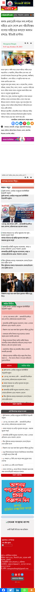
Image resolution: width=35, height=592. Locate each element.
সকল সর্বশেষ (17, 404)
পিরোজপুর (28, 127)
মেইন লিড (27, 130)
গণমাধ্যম (6, 127)
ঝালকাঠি (11, 127)
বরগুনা (2, 130)
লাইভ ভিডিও (9, 304)
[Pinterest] (24, 123)
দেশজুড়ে (17, 127)
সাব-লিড (8, 134)
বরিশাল (7, 130)
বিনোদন (19, 130)
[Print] (31, 43)
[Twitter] (17, 123)
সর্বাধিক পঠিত (26, 366)
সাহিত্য (12, 134)
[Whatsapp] (28, 123)
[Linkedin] (20, 123)
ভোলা (23, 130)
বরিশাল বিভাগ (13, 130)
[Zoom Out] (27, 43)
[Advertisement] (17, 159)
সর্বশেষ (9, 366)
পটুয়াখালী (22, 127)
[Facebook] (13, 123)
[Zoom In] (25, 43)
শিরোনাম (3, 134)
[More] (32, 123)
